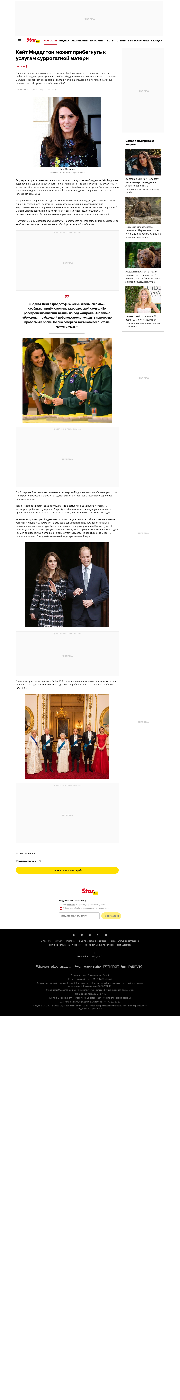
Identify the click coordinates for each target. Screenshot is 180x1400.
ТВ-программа (138, 40)
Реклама (70, 941)
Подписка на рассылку (72, 900)
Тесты (109, 40)
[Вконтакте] (90, 935)
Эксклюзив (79, 40)
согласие (71, 905)
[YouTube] (106, 935)
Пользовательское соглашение (124, 941)
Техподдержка (124, 945)
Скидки (157, 40)
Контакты (58, 941)
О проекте (46, 941)
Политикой (69, 908)
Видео (64, 40)
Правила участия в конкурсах (92, 941)
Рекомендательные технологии (98, 945)
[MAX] (74, 935)
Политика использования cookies (65, 945)
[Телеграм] (82, 935)
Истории (96, 40)
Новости (50, 40)
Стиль (121, 40)
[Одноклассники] (98, 935)
